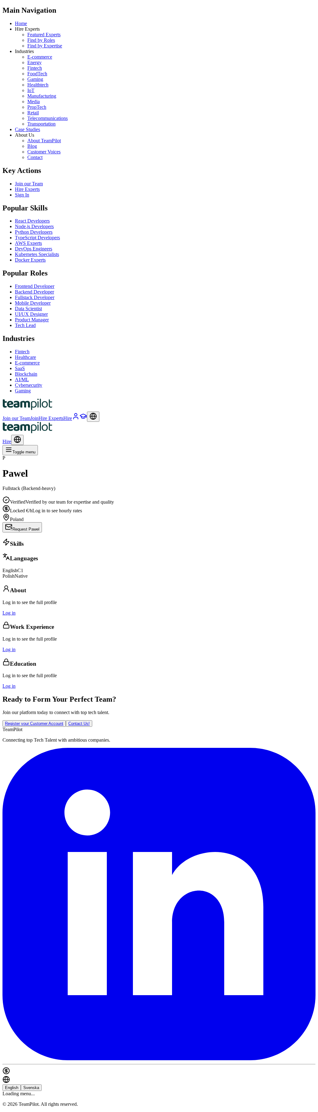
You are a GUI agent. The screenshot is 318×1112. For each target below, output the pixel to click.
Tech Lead (25, 325)
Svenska (31, 1087)
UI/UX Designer (31, 314)
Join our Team (29, 183)
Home (21, 23)
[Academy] (83, 418)
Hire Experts (27, 189)
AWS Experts (28, 243)
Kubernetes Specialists (37, 254)
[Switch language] (93, 417)
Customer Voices (44, 151)
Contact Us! (79, 723)
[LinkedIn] (159, 1058)
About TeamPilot (44, 140)
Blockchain (26, 374)
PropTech (36, 107)
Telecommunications (47, 118)
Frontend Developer (34, 286)
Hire (6, 441)
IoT (30, 90)
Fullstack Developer (34, 297)
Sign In (22, 194)
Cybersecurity (28, 385)
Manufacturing (41, 96)
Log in (9, 613)
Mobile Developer (33, 303)
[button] (159, 493)
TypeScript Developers (37, 237)
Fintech (34, 68)
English (11, 1087)
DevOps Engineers (33, 248)
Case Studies (27, 129)
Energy (34, 62)
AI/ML (22, 379)
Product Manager (32, 319)
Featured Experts (44, 34)
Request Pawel (25, 529)
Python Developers (33, 232)
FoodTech (37, 73)
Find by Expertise (44, 45)
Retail (33, 112)
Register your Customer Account (34, 723)
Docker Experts (30, 260)
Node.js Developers (34, 226)
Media (33, 101)
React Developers (32, 220)
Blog (32, 146)
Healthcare (25, 357)
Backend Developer (34, 291)
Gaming (35, 79)
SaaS (20, 368)
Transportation (41, 123)
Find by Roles (41, 40)
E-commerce (39, 57)
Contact (35, 157)
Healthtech (37, 84)
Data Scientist (28, 308)
